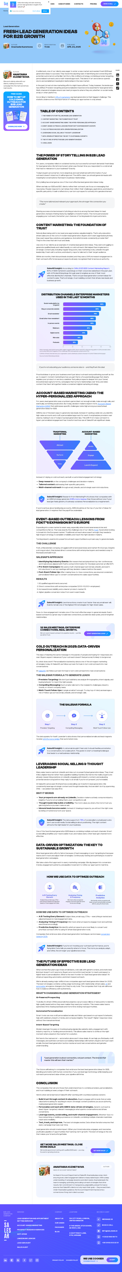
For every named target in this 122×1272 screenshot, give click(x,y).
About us (59, 1218)
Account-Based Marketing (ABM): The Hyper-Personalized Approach (69, 122)
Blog (57, 1232)
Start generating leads (96, 633)
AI (106, 984)
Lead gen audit (24, 1243)
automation (41, 986)
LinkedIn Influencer (26, 1238)
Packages (59, 1227)
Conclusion (47, 143)
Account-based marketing (29, 1225)
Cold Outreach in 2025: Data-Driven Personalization (62, 129)
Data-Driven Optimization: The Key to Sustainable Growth (64, 136)
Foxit (96, 530)
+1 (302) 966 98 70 (109, 1237)
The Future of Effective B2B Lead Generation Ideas (62, 139)
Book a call (108, 4)
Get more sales (99, 1150)
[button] (117, 74)
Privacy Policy (58, 1260)
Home (5, 11)
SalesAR (42, 671)
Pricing (93, 4)
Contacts (78, 4)
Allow (45, 11)
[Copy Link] (117, 88)
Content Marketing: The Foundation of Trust (60, 119)
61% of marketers (62, 97)
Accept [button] (112, 1260)
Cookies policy (72, 1260)
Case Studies (64, 4)
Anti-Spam (22, 1234)
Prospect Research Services (30, 1230)
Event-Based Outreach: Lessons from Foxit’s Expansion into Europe (69, 126)
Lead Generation (11, 26)
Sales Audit (22, 1247)
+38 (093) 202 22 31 (110, 1243)
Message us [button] (107, 1219)
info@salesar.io (109, 1231)
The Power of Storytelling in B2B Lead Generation (61, 116)
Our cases (59, 1223)
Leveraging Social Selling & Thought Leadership (61, 133)
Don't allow (36, 11)
